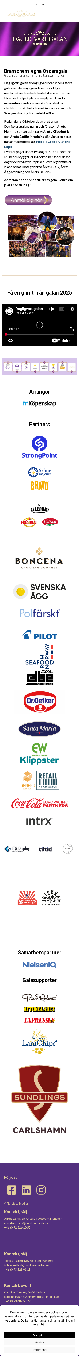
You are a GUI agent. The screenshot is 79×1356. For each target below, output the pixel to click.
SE (43, 5)
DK (36, 5)
